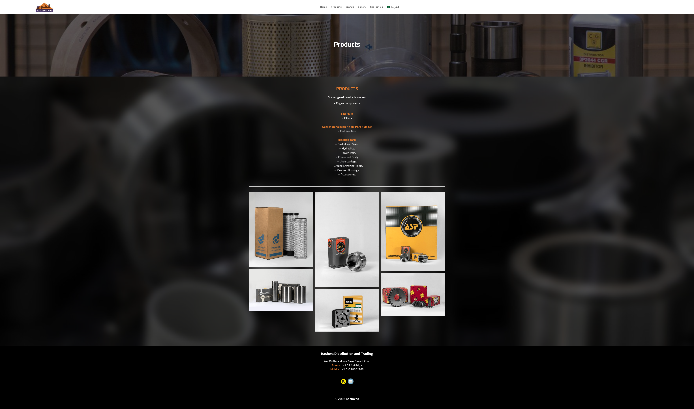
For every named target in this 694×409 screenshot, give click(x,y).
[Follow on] (343, 381)
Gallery (362, 7)
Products (336, 7)
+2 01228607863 (353, 369)
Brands (350, 7)
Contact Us (376, 7)
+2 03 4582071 (352, 365)
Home (323, 7)
